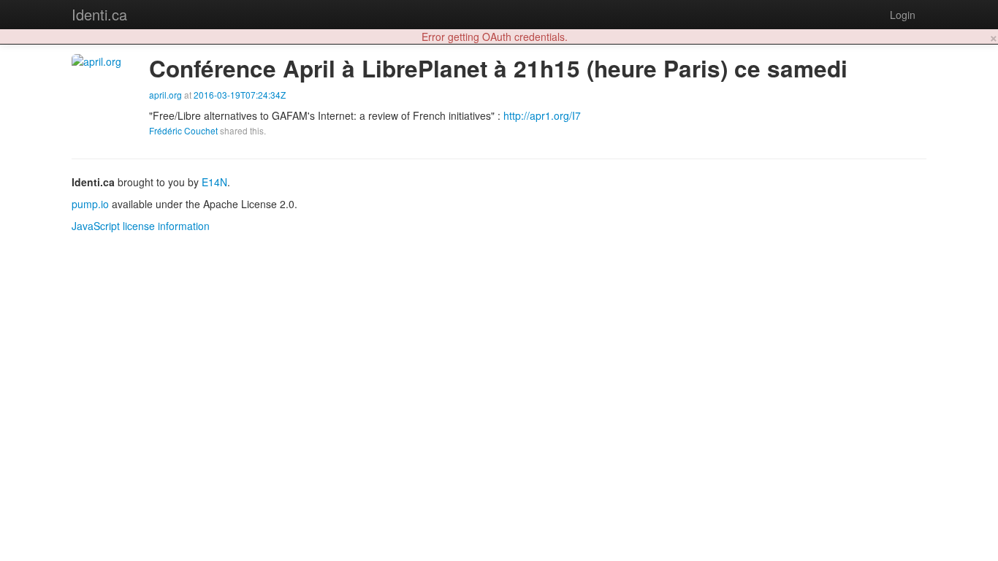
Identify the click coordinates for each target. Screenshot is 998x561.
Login (902, 14)
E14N (214, 182)
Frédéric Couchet (183, 130)
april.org (165, 94)
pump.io (90, 203)
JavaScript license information (141, 225)
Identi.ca (99, 14)
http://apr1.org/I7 (542, 115)
